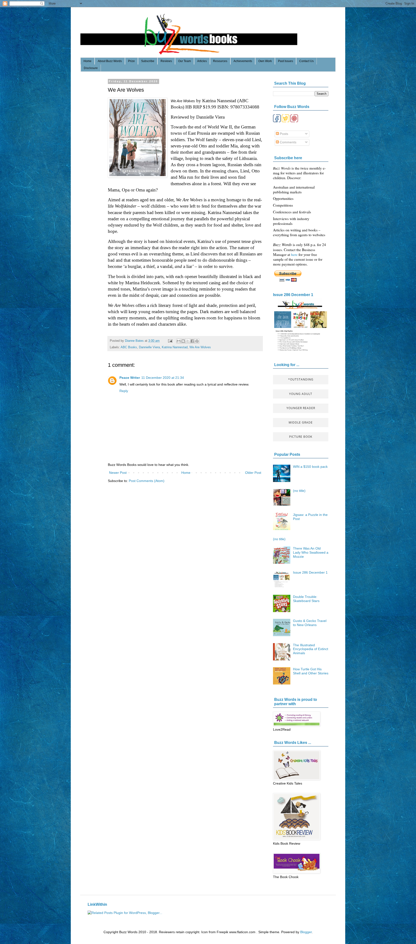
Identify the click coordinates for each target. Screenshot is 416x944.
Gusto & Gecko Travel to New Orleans (309, 623)
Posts (283, 134)
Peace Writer (129, 378)
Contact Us (306, 61)
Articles (202, 61)
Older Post (253, 473)
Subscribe (147, 61)
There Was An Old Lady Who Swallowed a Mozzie (310, 552)
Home (87, 61)
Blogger (306, 932)
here (295, 254)
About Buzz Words (110, 61)
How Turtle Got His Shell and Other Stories (310, 671)
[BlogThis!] (183, 341)
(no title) (299, 491)
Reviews (166, 61)
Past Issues (285, 61)
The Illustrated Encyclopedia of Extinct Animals (310, 649)
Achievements (243, 61)
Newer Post (118, 473)
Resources (220, 61)
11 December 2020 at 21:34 (162, 378)
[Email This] (178, 341)
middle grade (301, 422)
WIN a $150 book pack (310, 467)
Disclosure (91, 68)
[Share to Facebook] (192, 341)
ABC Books (129, 347)
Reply (123, 391)
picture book (300, 437)
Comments (287, 142)
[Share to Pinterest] (197, 341)
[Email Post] (170, 340)
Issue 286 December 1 (293, 294)
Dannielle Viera (149, 347)
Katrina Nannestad (175, 347)
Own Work (265, 61)
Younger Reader (300, 408)
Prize (131, 61)
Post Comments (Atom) (146, 481)
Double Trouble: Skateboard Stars (306, 599)
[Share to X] (187, 341)
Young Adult (300, 394)
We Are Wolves (200, 347)
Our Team (184, 61)
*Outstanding (300, 379)
